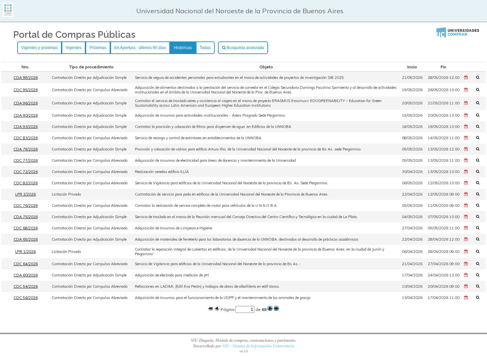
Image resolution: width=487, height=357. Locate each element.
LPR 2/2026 (25, 194)
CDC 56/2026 (26, 297)
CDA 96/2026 (26, 103)
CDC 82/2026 (26, 183)
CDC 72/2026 (26, 171)
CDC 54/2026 (26, 286)
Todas (205, 47)
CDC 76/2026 (26, 205)
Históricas (183, 47)
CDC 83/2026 (26, 138)
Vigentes (73, 47)
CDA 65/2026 (26, 239)
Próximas (97, 47)
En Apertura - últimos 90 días (140, 47)
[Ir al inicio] (8, 15)
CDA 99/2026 (26, 77)
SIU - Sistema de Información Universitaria (258, 346)
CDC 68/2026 (26, 228)
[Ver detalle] (479, 77)
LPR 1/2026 (25, 251)
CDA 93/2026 (26, 126)
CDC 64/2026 (26, 264)
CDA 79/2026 (26, 149)
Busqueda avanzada (245, 47)
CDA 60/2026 (26, 275)
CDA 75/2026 (26, 216)
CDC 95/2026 (26, 90)
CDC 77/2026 (26, 160)
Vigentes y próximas (39, 47)
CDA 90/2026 (26, 115)
